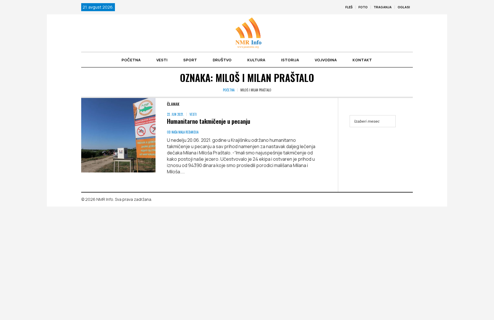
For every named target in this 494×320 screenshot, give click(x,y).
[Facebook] (400, 199)
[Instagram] (408, 199)
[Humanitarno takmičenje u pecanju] (118, 135)
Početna (228, 90)
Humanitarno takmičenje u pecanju (208, 121)
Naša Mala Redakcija (185, 132)
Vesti (193, 114)
